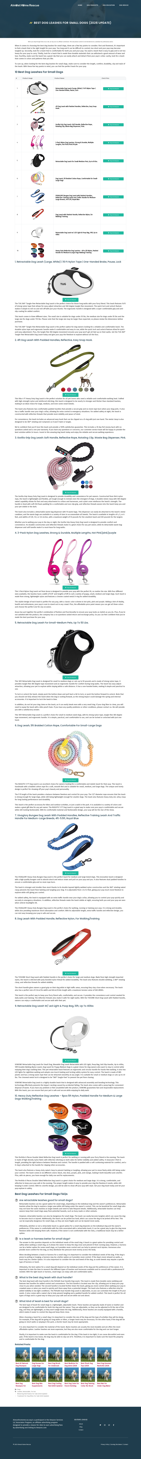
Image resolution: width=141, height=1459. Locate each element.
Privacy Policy (105, 1444)
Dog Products (92, 5)
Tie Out (33, 1391)
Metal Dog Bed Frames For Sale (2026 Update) (32, 1394)
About (81, 1424)
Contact (81, 1430)
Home (80, 5)
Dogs (19, 1389)
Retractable (26, 1391)
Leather (19, 1391)
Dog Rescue (123, 5)
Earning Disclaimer (116, 1444)
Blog (81, 1427)
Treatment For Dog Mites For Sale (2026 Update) (33, 1396)
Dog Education (109, 5)
